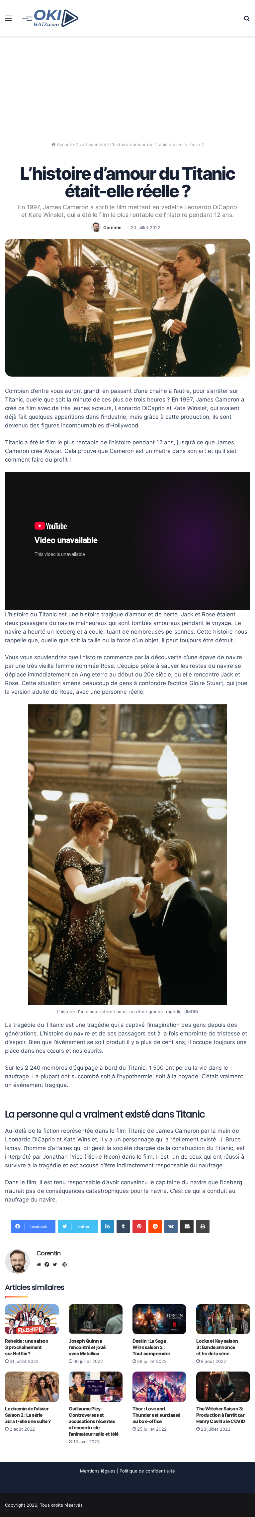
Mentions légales (98, 1470)
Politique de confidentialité (147, 1470)
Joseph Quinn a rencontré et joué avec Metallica (87, 1347)
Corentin (112, 227)
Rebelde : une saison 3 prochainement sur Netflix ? (26, 1347)
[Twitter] (56, 1265)
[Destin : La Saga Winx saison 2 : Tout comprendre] (159, 1319)
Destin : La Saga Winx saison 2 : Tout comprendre (151, 1347)
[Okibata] (50, 18)
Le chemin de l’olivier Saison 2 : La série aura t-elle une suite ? (28, 1415)
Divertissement (91, 144)
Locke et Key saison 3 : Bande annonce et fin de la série (217, 1347)
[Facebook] (48, 1265)
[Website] (40, 1265)
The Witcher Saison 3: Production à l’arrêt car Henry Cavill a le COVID (220, 1415)
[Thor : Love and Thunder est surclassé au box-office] (159, 1387)
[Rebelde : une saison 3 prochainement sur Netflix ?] (32, 1319)
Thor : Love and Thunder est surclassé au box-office (156, 1415)
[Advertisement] (127, 86)
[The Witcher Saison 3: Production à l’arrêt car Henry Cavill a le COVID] (223, 1387)
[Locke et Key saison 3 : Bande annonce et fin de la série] (223, 1319)
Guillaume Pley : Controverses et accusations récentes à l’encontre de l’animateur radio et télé (94, 1421)
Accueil (63, 144)
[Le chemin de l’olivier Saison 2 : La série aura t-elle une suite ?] (32, 1387)
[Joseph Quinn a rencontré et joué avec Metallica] (96, 1319)
